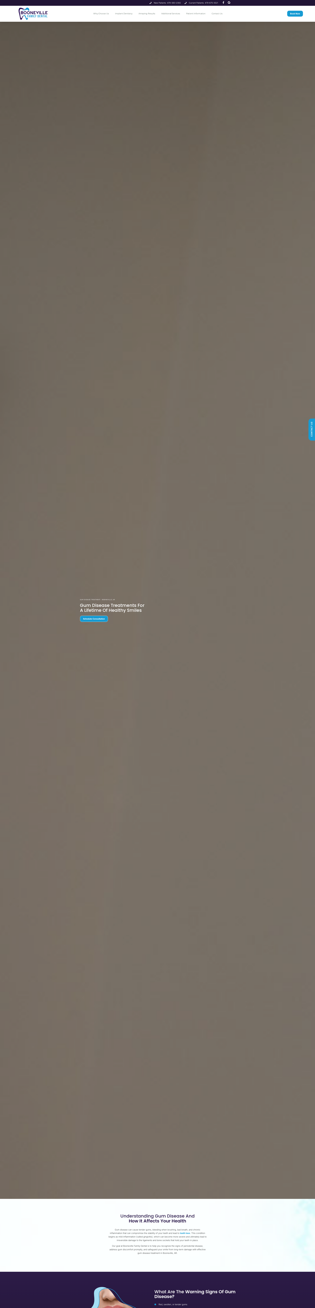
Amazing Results (147, 13)
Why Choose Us (101, 13)
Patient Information (195, 13)
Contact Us (217, 13)
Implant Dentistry (123, 13)
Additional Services (170, 13)
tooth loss (185, 1233)
